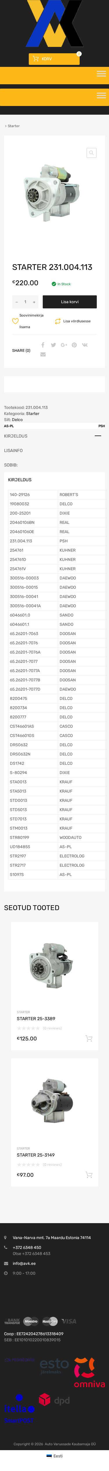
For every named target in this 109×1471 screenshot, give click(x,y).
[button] (92, 153)
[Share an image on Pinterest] (73, 345)
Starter (32, 413)
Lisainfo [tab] (13, 450)
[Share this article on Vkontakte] (84, 345)
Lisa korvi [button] (88, 1038)
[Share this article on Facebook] (42, 345)
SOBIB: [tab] (11, 465)
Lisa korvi (69, 301)
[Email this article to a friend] (42, 354)
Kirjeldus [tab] (15, 436)
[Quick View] (19, 1359)
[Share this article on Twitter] (52, 345)
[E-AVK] (55, 45)
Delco (17, 419)
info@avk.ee (24, 1263)
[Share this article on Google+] (63, 345)
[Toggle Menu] (101, 75)
